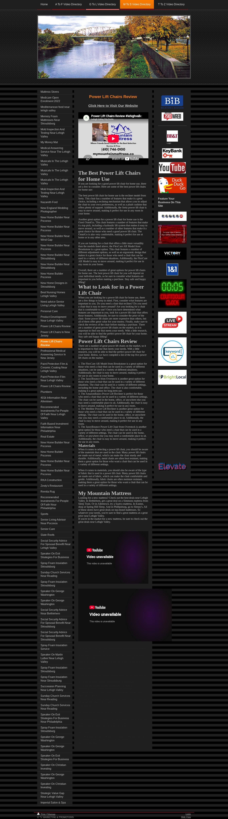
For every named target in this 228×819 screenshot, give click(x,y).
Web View (186, 817)
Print (43, 814)
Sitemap (51, 814)
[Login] (172, 136)
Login (188, 814)
